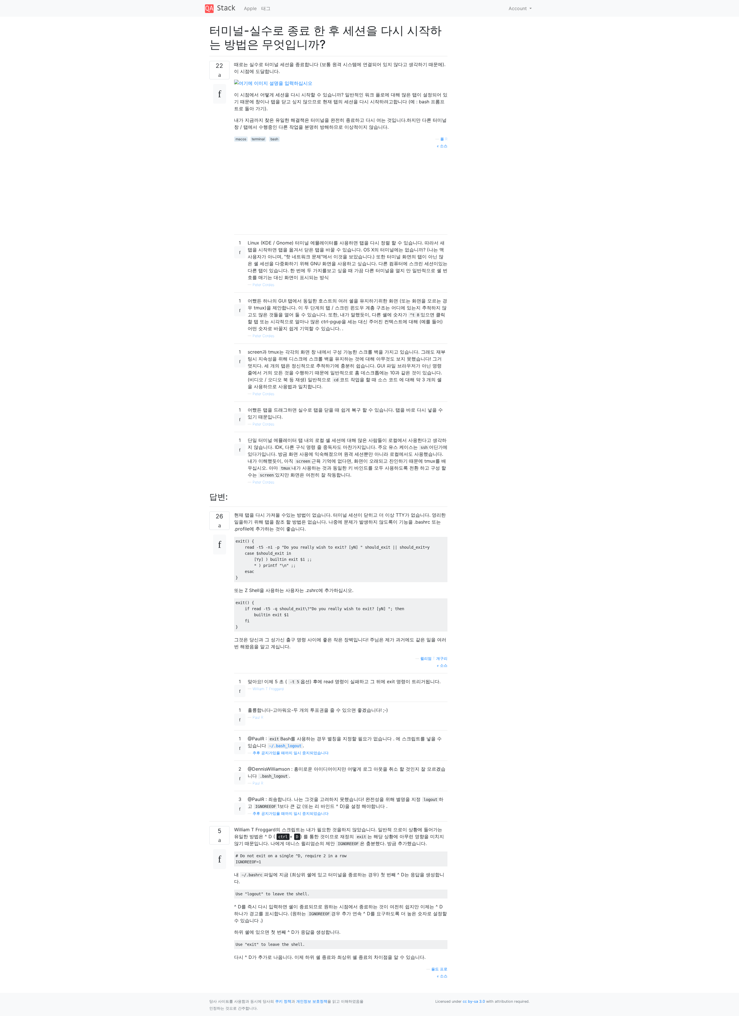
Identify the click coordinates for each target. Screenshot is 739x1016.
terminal (258, 139)
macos (241, 139)
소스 (443, 146)
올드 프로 (439, 969)
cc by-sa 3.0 (474, 1001)
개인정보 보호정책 (311, 1001)
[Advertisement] (340, 189)
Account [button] (518, 8)
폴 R (443, 139)
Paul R (258, 717)
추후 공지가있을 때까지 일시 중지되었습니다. (291, 753)
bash (274, 139)
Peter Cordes (263, 285)
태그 (265, 8)
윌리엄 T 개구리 (433, 658)
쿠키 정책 (283, 1001)
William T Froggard (268, 689)
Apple (250, 8)
